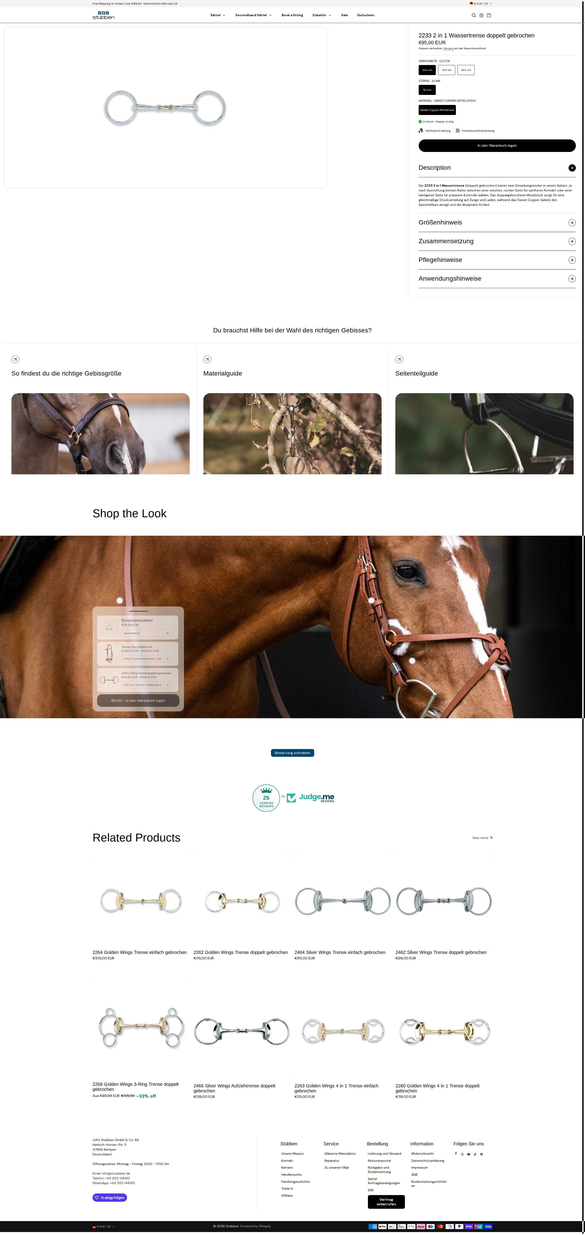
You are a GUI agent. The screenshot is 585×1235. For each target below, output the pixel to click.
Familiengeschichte (295, 1182)
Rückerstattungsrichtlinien (429, 1184)
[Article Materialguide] (292, 429)
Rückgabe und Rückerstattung (379, 1169)
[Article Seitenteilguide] (484, 429)
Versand (448, 48)
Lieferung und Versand (384, 1153)
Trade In (287, 1188)
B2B (370, 1190)
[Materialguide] (207, 359)
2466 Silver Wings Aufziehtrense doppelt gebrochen (234, 1088)
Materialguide (222, 373)
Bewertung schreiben (292, 752)
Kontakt (287, 1161)
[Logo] (103, 15)
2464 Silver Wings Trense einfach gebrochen (340, 952)
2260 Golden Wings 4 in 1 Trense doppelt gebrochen (438, 1088)
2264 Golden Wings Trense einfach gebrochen (140, 952)
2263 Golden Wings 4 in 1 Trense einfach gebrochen (336, 1088)
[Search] (474, 15)
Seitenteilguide (416, 373)
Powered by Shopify (255, 1226)
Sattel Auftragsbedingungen (384, 1181)
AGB (414, 1174)
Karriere (287, 1167)
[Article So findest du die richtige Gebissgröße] (100, 429)
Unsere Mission (292, 1153)
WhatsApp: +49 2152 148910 (114, 1183)
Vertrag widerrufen (386, 1201)
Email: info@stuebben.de (111, 1173)
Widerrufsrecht (422, 1153)
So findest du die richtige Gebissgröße (66, 373)
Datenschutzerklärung (427, 1161)
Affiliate (287, 1195)
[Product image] (141, 901)
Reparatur (331, 1161)
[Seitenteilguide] (399, 359)
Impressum (419, 1167)
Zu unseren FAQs (336, 1167)
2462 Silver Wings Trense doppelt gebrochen (441, 952)
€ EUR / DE (481, 3)
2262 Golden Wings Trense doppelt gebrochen (241, 952)
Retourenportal (379, 1161)
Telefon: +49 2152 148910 (111, 1178)
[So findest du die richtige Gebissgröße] (15, 359)
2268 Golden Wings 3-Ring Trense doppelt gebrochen (136, 1087)
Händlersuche (291, 1174)
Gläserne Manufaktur (340, 1153)
